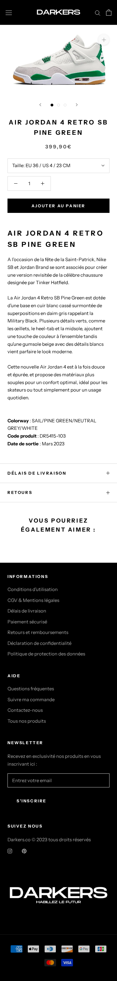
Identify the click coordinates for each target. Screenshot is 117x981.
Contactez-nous (25, 710)
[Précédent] (40, 104)
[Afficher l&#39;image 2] (58, 105)
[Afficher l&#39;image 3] (65, 105)
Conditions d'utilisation (32, 589)
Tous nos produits (26, 721)
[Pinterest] (24, 851)
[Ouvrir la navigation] (9, 12)
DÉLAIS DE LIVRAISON (36, 473)
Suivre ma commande (31, 699)
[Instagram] (9, 851)
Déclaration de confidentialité (39, 643)
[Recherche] (97, 12)
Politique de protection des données (46, 654)
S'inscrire (31, 800)
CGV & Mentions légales (33, 600)
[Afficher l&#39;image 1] (52, 105)
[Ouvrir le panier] (108, 12)
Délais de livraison (26, 611)
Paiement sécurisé (27, 622)
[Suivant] (77, 104)
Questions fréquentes (30, 689)
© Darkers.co (58, 878)
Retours (19, 492)
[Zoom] (103, 39)
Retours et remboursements (37, 632)
